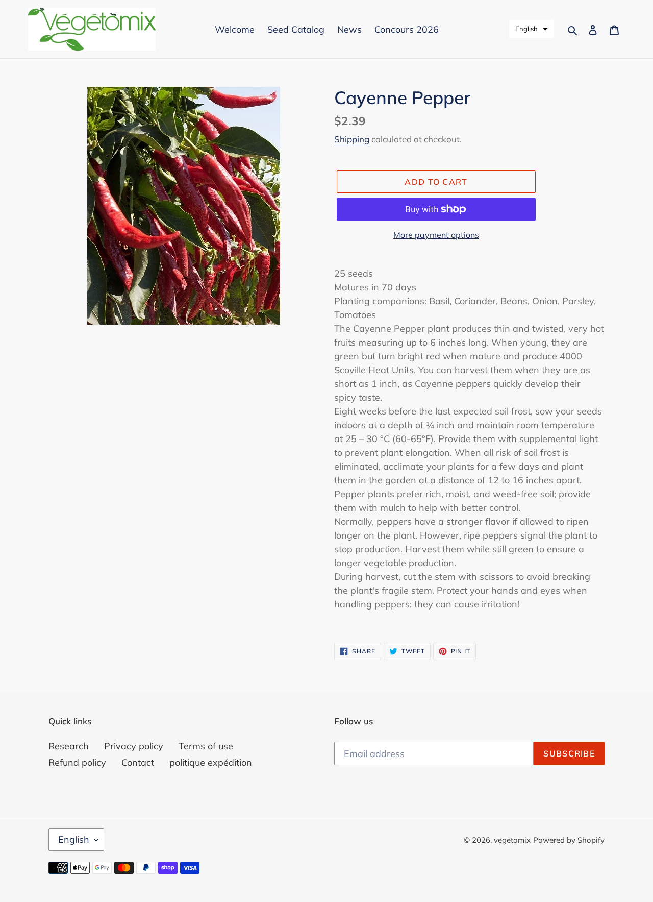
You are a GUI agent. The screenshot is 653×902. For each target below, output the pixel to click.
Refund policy (77, 762)
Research (68, 746)
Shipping (351, 139)
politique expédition (210, 762)
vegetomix (512, 840)
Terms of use (206, 746)
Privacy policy (133, 746)
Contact (137, 762)
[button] (531, 29)
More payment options (436, 235)
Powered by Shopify (569, 840)
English (73, 839)
